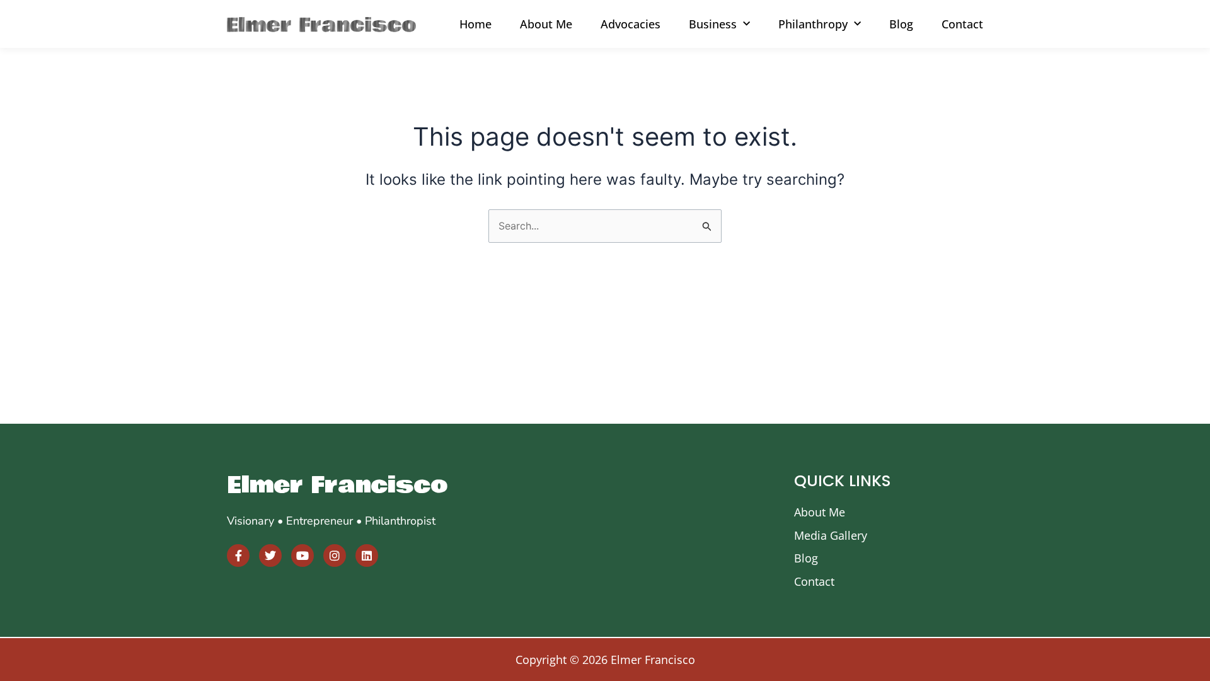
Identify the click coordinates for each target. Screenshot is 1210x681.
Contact (962, 24)
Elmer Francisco (337, 485)
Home (475, 24)
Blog (901, 24)
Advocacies (630, 24)
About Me (546, 24)
